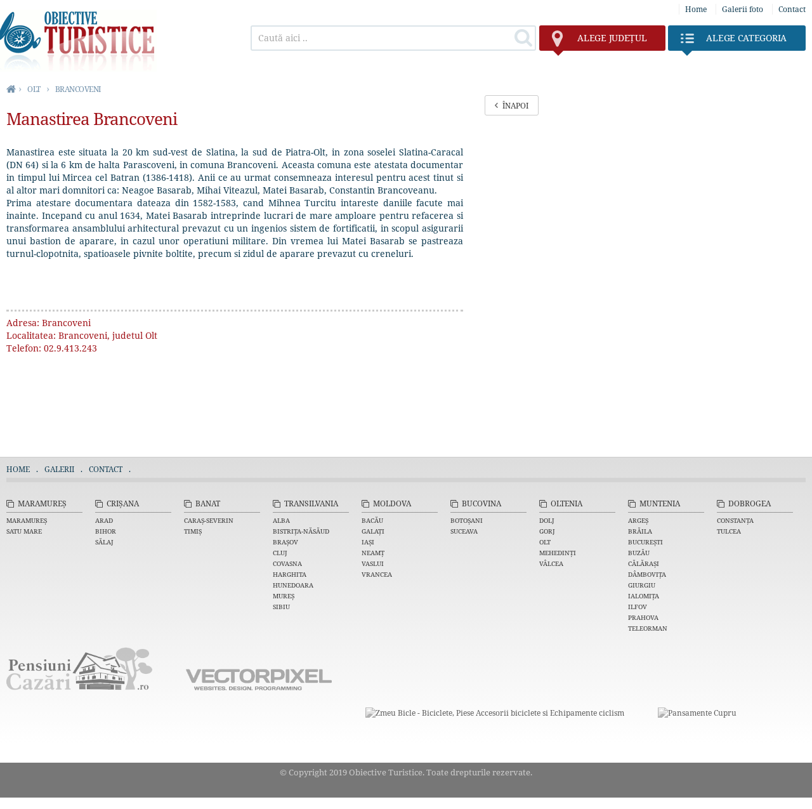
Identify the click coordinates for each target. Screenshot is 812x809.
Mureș (283, 595)
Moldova (392, 503)
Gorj (547, 531)
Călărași (643, 563)
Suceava (464, 531)
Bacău (372, 520)
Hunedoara (293, 585)
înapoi (515, 105)
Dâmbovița (647, 574)
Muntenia (659, 503)
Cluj (280, 552)
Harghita (289, 574)
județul (611, 38)
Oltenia (566, 503)
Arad (104, 520)
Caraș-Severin (208, 520)
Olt (545, 541)
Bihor (105, 531)
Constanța (735, 520)
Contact (792, 9)
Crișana (123, 503)
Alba (281, 520)
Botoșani (466, 520)
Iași (368, 541)
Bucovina (481, 503)
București (645, 541)
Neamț (373, 552)
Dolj (546, 520)
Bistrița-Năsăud (301, 531)
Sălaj (104, 541)
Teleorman (647, 628)
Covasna (287, 563)
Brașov (285, 541)
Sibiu (281, 606)
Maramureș (42, 503)
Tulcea (729, 531)
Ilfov (637, 606)
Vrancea (377, 574)
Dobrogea (749, 503)
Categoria (746, 38)
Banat (207, 503)
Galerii (59, 469)
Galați (373, 531)
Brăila (640, 531)
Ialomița (643, 595)
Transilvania (311, 503)
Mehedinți (557, 552)
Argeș (638, 520)
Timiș (193, 531)
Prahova (643, 617)
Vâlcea (551, 563)
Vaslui (373, 563)
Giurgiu (641, 585)
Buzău (639, 552)
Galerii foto (742, 9)
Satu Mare (24, 531)
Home (696, 9)
